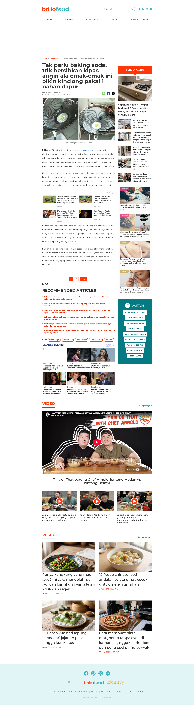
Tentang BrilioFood (78, 691)
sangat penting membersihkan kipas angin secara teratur (76, 173)
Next (83, 279)
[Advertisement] (97, 40)
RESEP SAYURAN (134, 351)
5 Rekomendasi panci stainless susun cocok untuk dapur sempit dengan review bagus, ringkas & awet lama (142, 137)
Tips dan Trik (95, 340)
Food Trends (81, 340)
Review (69, 19)
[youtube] (151, 9)
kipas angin (88, 150)
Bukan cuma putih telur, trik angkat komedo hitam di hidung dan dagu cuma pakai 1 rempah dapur (134, 290)
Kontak (61, 691)
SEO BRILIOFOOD (135, 318)
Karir (130, 691)
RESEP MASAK (134, 356)
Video (115, 19)
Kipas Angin (54, 340)
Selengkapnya (144, 406)
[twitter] (147, 9)
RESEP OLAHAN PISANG (135, 334)
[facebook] (140, 9)
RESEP (142, 340)
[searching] (132, 9)
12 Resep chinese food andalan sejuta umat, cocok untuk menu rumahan (123, 579)
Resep (49, 19)
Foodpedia (92, 19)
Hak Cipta (106, 691)
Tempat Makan (139, 19)
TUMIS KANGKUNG (135, 345)
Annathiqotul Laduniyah (51, 92)
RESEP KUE (130, 340)
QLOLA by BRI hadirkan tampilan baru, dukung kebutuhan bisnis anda (133, 207)
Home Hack (68, 340)
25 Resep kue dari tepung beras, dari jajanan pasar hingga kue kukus (64, 638)
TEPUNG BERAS (135, 329)
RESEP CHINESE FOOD (135, 312)
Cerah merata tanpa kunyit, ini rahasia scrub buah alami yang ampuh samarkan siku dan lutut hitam (133, 262)
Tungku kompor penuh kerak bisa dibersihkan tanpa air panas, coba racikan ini (142, 164)
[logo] (55, 9)
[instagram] (143, 9)
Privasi (94, 691)
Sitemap (140, 691)
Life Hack (109, 340)
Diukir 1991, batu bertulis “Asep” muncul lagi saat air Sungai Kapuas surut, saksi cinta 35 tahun (134, 234)
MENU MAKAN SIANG (135, 323)
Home (45, 58)
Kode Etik (119, 691)
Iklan (52, 691)
